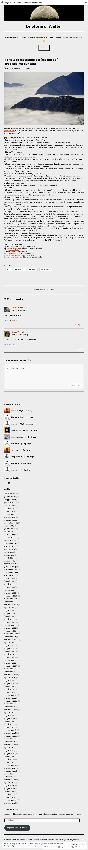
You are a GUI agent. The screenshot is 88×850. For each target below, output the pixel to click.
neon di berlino (16, 255)
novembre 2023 (11, 543)
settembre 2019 (11, 674)
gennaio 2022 (10, 593)
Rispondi (80, 325)
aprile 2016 (9, 794)
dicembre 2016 (10, 771)
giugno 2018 (9, 718)
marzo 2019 (9, 692)
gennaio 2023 (10, 566)
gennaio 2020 (10, 663)
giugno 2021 (9, 613)
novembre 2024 (11, 523)
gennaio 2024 (10, 540)
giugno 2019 (9, 683)
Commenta (75, 385)
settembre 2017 (11, 744)
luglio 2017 (9, 750)
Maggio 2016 (9, 791)
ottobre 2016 (9, 777)
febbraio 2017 (10, 765)
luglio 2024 (9, 526)
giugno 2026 (9, 496)
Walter (6, 68)
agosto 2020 (9, 642)
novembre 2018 (11, 704)
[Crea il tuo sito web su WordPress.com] (44, 2)
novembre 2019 (11, 669)
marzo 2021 (9, 622)
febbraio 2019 (10, 695)
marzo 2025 (9, 511)
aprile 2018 (9, 724)
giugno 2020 (9, 648)
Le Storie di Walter (44, 26)
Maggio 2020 (10, 651)
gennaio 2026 (10, 502)
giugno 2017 (9, 753)
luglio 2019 (9, 680)
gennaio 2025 (10, 517)
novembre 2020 (11, 634)
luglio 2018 (9, 715)
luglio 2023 (9, 552)
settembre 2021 (11, 604)
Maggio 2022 (10, 581)
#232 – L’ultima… (26, 411)
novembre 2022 (11, 572)
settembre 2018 (11, 709)
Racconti (26, 68)
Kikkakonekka (17, 430)
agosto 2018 (9, 712)
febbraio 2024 (10, 537)
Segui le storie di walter (17, 827)
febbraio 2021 (10, 625)
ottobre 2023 (9, 546)
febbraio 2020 (10, 660)
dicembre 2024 (10, 520)
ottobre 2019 (9, 672)
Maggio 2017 (9, 756)
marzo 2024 (9, 534)
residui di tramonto (16, 257)
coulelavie (15, 437)
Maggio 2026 (10, 499)
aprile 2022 (9, 584)
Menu (43, 48)
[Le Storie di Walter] (44, 13)
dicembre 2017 (10, 736)
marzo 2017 (9, 762)
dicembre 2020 (11, 631)
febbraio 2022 (10, 590)
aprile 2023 (9, 558)
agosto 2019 (9, 677)
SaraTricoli (18, 332)
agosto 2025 (9, 505)
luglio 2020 (9, 645)
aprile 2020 (9, 654)
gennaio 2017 (10, 768)
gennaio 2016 (10, 803)
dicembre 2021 (10, 596)
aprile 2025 (9, 508)
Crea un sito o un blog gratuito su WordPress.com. (21, 840)
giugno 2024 (9, 528)
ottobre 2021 (9, 602)
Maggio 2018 (9, 721)
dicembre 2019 (10, 666)
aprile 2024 (9, 531)
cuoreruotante (14, 250)
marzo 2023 (9, 561)
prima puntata (9, 131)
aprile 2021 (9, 619)
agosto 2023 (9, 549)
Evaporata (15, 457)
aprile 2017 (9, 759)
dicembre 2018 (10, 701)
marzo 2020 (9, 657)
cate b (13, 411)
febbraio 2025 (10, 514)
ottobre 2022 (10, 575)
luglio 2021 (9, 610)
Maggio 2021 (9, 616)
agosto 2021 (9, 607)
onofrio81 (17, 307)
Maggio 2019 (9, 686)
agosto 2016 (9, 782)
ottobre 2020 (10, 637)
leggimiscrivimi (13, 253)
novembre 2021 (11, 599)
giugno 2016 (9, 788)
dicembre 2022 (10, 569)
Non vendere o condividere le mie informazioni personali (59, 840)
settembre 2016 (11, 779)
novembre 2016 (11, 774)
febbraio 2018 (10, 730)
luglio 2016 (9, 785)
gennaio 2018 (10, 733)
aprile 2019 (9, 689)
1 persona (14, 320)
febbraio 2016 (10, 800)
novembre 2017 (10, 739)
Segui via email (11, 809)
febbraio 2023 (10, 564)
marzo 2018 (9, 727)
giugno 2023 (9, 555)
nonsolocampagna (15, 248)
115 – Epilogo (25, 443)
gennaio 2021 (10, 628)
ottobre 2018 (9, 707)
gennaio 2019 (10, 698)
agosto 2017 (9, 747)
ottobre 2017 (9, 742)
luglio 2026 (9, 493)
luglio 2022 (9, 578)
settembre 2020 (11, 639)
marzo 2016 (9, 797)
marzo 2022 (9, 587)
